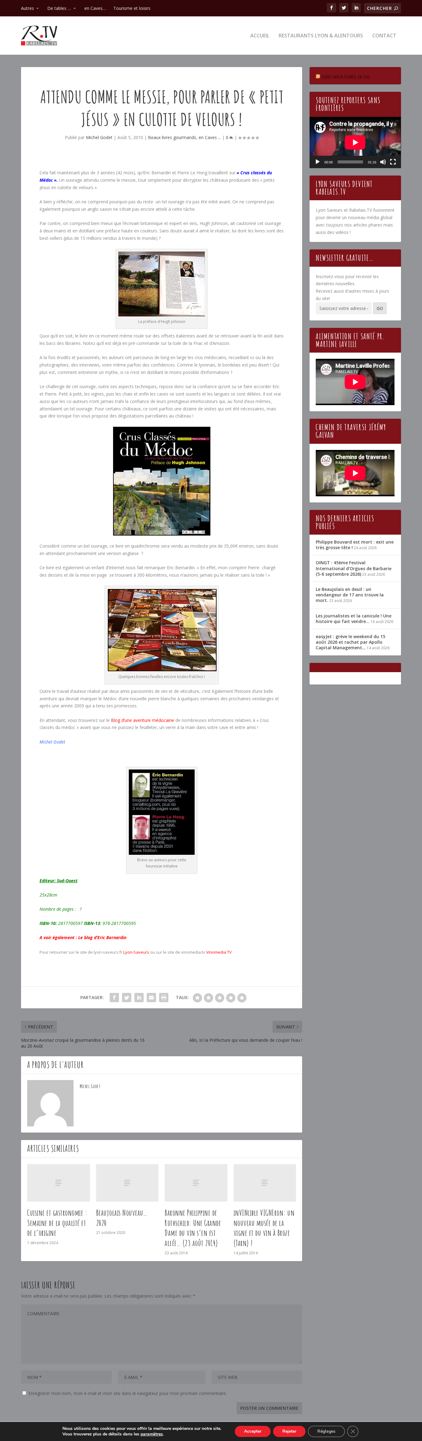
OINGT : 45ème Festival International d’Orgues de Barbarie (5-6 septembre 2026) (353, 568)
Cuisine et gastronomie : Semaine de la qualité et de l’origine (57, 1223)
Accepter (252, 1431)
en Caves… (95, 8)
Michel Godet (99, 137)
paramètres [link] (152, 1434)
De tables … (59, 8)
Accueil (259, 36)
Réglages (326, 1431)
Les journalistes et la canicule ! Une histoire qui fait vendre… (353, 618)
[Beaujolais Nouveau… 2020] (127, 1183)
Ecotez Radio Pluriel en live (346, 76)
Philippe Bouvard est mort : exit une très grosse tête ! (355, 544)
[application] (355, 142)
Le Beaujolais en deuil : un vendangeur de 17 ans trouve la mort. (350, 594)
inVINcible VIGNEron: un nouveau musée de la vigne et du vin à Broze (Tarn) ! (264, 1228)
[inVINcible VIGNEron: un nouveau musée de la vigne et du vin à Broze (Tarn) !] (265, 1183)
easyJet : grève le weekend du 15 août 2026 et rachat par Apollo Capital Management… (350, 642)
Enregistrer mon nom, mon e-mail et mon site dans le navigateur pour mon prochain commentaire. (127, 1393)
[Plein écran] (393, 162)
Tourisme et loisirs (131, 8)
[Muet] (383, 162)
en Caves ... (210, 137)
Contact (384, 36)
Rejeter (289, 1431)
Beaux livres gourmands (172, 137)
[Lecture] (317, 162)
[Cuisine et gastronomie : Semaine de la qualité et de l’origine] (58, 1183)
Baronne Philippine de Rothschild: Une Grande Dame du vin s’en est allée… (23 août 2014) (193, 1228)
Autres (27, 8)
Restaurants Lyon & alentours (321, 36)
